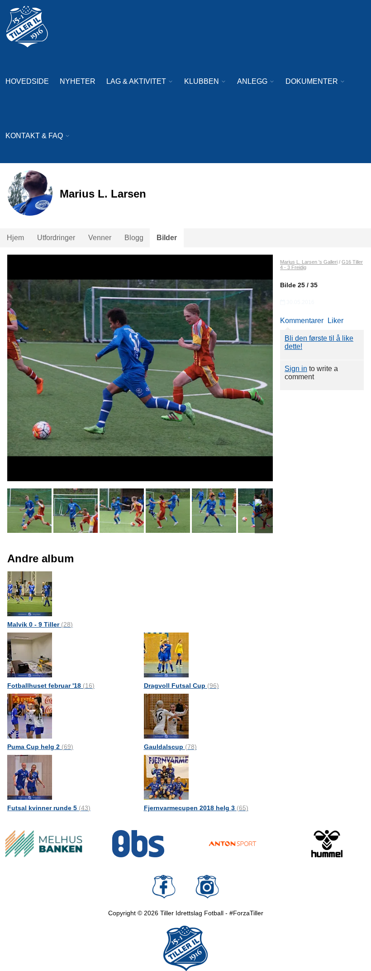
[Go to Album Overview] (29, 593)
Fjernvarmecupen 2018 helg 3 (196, 808)
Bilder (167, 238)
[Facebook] (164, 887)
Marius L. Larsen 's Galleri (309, 262)
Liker (335, 320)
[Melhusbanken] (44, 843)
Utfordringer (56, 238)
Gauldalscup (170, 746)
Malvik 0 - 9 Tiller (40, 624)
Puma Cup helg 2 (40, 746)
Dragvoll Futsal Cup (181, 685)
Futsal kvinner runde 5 (48, 808)
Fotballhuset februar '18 (51, 685)
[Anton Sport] (233, 843)
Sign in (296, 368)
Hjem (15, 238)
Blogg (133, 238)
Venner (99, 238)
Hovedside (27, 81)
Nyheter (77, 81)
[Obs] (139, 843)
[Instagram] (207, 887)
